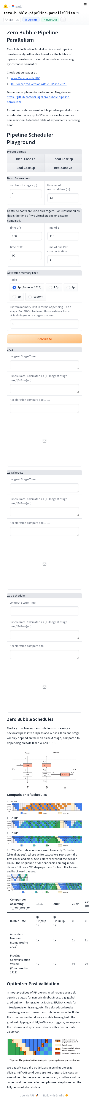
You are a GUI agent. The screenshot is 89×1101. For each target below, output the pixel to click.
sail (18, 6)
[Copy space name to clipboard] (77, 13)
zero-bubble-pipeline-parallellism (39, 13)
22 (17, 20)
